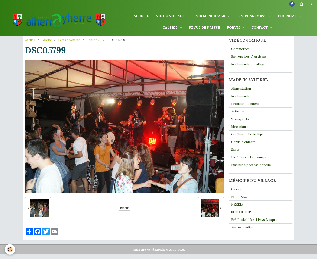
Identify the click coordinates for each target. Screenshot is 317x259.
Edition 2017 (95, 40)
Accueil (141, 16)
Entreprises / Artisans (249, 56)
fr (310, 4)
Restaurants (240, 96)
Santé (235, 149)
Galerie (170, 27)
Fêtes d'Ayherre (69, 40)
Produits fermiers (245, 104)
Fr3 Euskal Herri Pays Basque (254, 220)
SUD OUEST (241, 212)
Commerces (240, 49)
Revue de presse (204, 27)
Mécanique (239, 127)
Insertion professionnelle (251, 165)
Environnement (251, 16)
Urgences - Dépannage (249, 157)
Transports (240, 119)
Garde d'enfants (243, 142)
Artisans (237, 111)
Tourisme (288, 16)
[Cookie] (10, 249)
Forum (234, 27)
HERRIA (237, 204)
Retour (124, 207)
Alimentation (241, 88)
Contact (260, 27)
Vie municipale (211, 16)
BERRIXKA (239, 197)
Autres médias (242, 227)
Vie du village (170, 16)
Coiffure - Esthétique (248, 134)
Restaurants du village (248, 64)
